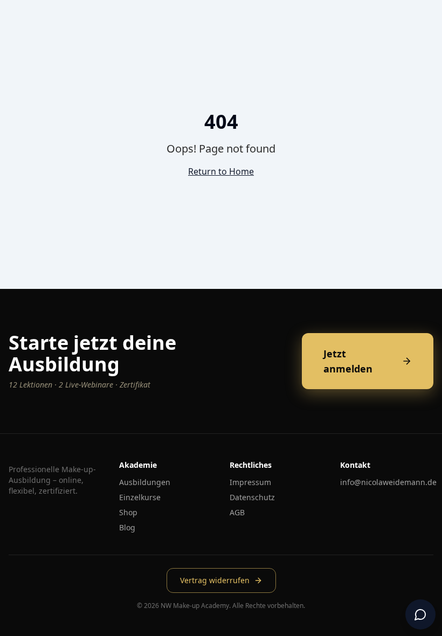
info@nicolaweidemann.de (388, 482)
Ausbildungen (144, 482)
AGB (237, 512)
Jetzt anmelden (347, 361)
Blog (127, 527)
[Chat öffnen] (420, 614)
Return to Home (221, 171)
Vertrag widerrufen (215, 580)
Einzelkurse (140, 497)
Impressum (250, 482)
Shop (128, 512)
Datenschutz (252, 497)
